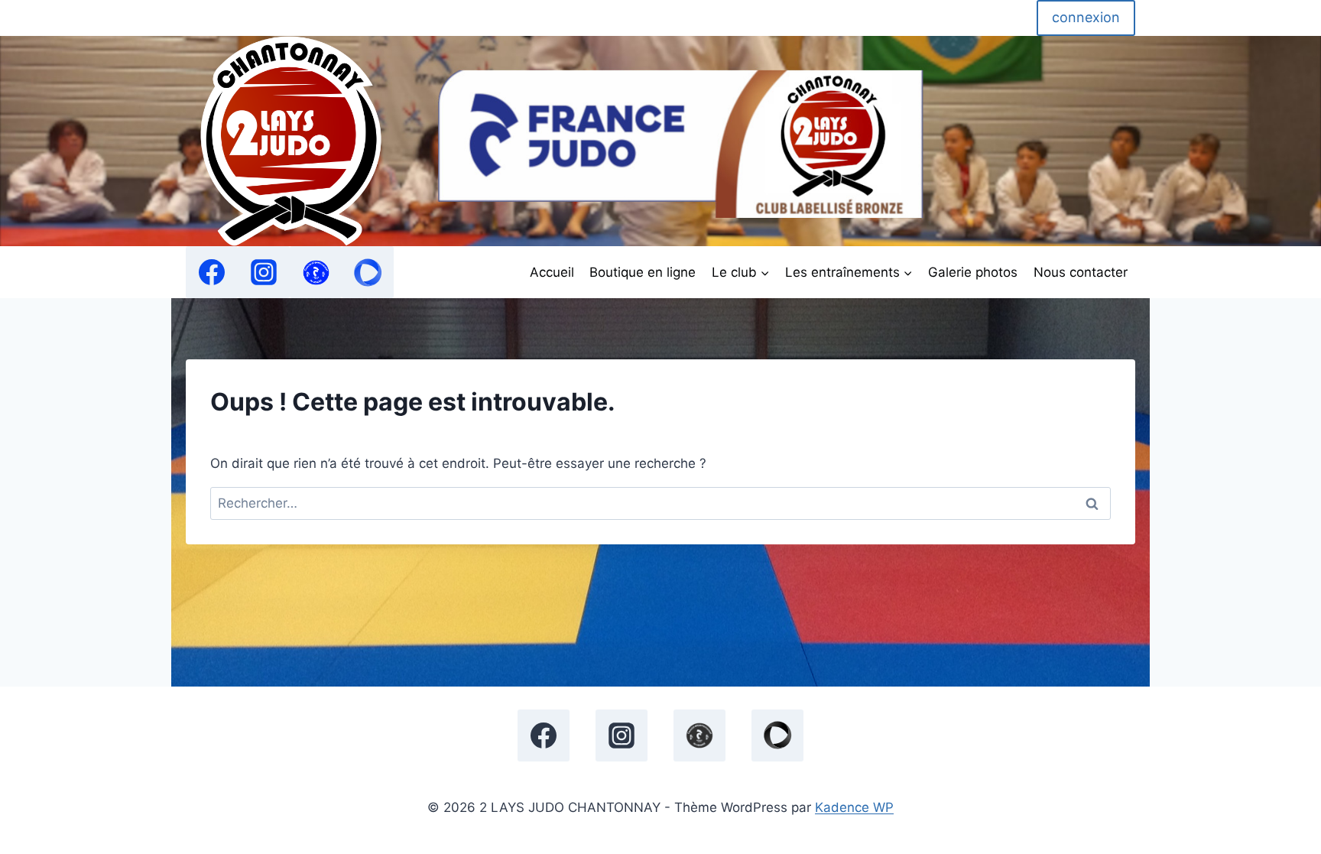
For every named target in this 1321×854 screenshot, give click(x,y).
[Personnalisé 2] (368, 272)
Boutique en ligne (642, 272)
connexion (1086, 17)
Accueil (552, 272)
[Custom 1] (316, 272)
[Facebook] (212, 272)
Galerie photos (973, 272)
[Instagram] (264, 272)
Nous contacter (1081, 272)
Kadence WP (854, 807)
